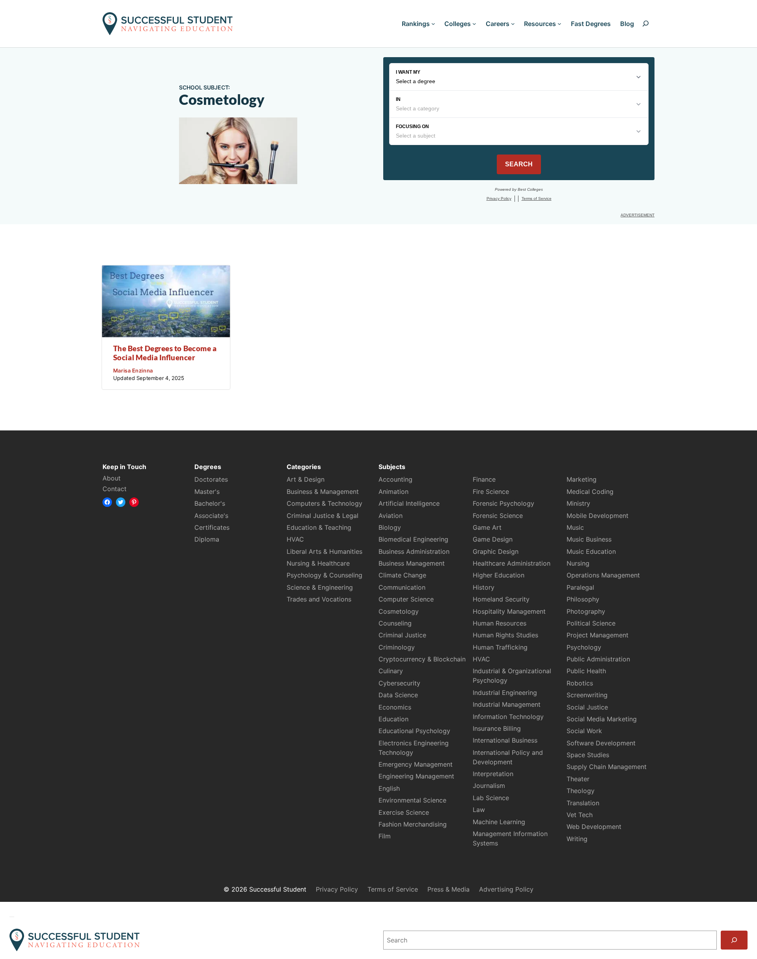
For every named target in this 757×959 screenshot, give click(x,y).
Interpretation (493, 774)
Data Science (398, 695)
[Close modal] (11, 916)
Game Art (487, 527)
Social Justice (587, 707)
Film (384, 836)
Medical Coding (590, 491)
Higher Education (498, 575)
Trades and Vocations (319, 599)
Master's (207, 491)
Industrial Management (507, 704)
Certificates (211, 527)
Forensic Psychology (503, 503)
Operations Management (603, 575)
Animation (393, 491)
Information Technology (508, 717)
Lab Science (491, 798)
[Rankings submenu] (433, 24)
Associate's (211, 516)
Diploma (206, 539)
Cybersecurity (399, 683)
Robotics (580, 683)
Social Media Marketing (602, 719)
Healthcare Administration (511, 563)
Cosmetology (398, 611)
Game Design (493, 539)
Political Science (591, 623)
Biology (389, 527)
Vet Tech (580, 815)
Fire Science (491, 491)
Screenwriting (587, 695)
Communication (401, 587)
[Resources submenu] (559, 24)
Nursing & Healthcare (318, 563)
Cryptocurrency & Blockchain (422, 659)
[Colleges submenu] (474, 24)
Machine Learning (499, 822)
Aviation (390, 516)
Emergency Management (415, 764)
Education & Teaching (319, 527)
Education (393, 719)
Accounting (395, 479)
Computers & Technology (324, 503)
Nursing (578, 563)
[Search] (734, 940)
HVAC (295, 539)
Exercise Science (403, 812)
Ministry (578, 503)
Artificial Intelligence (409, 503)
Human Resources (499, 623)
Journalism (489, 786)
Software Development (601, 743)
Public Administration (598, 659)
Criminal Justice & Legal (322, 516)
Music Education (591, 551)
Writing (577, 839)
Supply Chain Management (607, 767)
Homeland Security (501, 599)
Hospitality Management (509, 611)
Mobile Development (597, 516)
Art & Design (305, 479)
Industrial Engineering (505, 692)
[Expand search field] (645, 24)
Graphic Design (495, 551)
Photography (586, 611)
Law (479, 810)
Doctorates (211, 479)
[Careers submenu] (513, 24)
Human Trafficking (500, 647)
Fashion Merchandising (412, 824)
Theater (578, 779)
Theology (581, 791)
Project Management (597, 635)
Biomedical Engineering (413, 539)
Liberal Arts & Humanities (324, 551)
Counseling (395, 623)
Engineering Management (416, 776)
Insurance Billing (497, 728)
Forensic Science (498, 516)
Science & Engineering (320, 587)
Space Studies (588, 755)
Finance (484, 479)
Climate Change (402, 575)
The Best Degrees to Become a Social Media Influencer (164, 353)
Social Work (584, 731)
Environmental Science (412, 800)
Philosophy (583, 599)
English (389, 788)
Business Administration (413, 551)
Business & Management (323, 491)
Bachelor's (209, 503)
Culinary (390, 671)
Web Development (594, 827)
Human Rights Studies (505, 635)
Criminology (396, 647)
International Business (505, 740)
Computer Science (406, 599)
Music (575, 527)
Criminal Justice (402, 635)
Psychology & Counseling (324, 575)
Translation (583, 803)
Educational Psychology (414, 731)
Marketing (582, 479)
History (483, 587)
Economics (394, 707)
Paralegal (580, 587)
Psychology (584, 647)
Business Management (411, 563)
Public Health (586, 671)
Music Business (589, 539)
